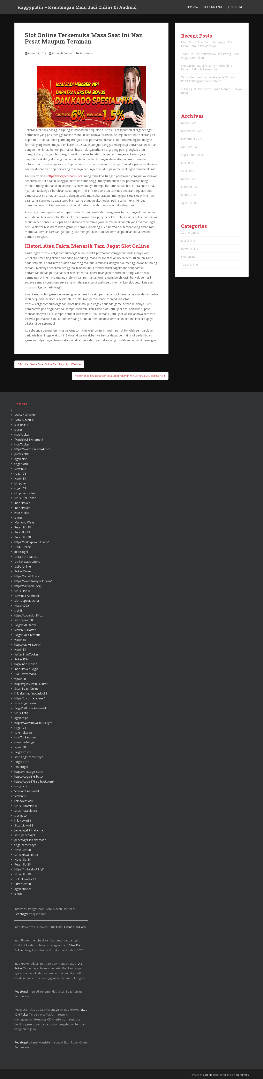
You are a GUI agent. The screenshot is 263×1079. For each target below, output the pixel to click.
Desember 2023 (191, 131)
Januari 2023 (189, 195)
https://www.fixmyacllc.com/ (33, 581)
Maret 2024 (188, 123)
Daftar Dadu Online (27, 562)
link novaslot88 (24, 801)
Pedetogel (21, 767)
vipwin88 (20, 478)
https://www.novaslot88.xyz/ (33, 723)
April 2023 (187, 171)
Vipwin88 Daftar (25, 630)
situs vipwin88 (23, 620)
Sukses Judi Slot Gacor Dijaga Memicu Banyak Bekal (211, 91)
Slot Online (86, 53)
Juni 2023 (187, 163)
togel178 (20, 473)
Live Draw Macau (26, 674)
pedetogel (21, 552)
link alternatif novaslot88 (30, 693)
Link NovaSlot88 (25, 879)
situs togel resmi (25, 703)
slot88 (18, 430)
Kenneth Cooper (62, 53)
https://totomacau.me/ (29, 698)
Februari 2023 (190, 187)
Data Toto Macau (26, 557)
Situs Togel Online (26, 688)
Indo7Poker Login (26, 669)
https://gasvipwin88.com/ (31, 684)
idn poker (20, 483)
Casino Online (190, 232)
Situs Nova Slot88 (26, 855)
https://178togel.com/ (28, 772)
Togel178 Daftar (25, 625)
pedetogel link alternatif (30, 830)
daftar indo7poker (26, 654)
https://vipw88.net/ (26, 576)
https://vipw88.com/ (27, 644)
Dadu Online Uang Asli (71, 927)
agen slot (20, 459)
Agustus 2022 (190, 203)
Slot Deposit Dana (26, 601)
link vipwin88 (22, 820)
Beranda (192, 7)
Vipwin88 (20, 469)
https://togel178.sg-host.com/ (34, 781)
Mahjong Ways (24, 522)
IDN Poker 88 (23, 733)
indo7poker (21, 434)
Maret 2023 (188, 179)
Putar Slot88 (22, 527)
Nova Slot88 (22, 850)
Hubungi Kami (213, 7)
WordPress (242, 1075)
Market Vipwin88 (25, 415)
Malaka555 (21, 605)
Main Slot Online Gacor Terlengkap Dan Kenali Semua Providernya (207, 44)
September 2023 (192, 155)
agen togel (21, 718)
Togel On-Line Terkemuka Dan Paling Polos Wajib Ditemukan (210, 56)
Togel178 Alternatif (27, 635)
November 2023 (192, 139)
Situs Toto (21, 713)
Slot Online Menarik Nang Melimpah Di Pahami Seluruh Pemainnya (207, 67)
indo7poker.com (25, 737)
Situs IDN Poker (25, 498)
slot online (21, 425)
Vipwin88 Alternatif (26, 596)
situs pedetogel (24, 835)
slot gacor (21, 815)
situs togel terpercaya (28, 757)
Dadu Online (22, 547)
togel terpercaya (25, 845)
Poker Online (189, 248)
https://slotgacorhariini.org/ (65, 176)
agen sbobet (22, 889)
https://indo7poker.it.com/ (31, 542)
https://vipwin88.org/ (28, 586)
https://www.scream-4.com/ (32, 449)
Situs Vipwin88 (23, 825)
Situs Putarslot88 (25, 806)
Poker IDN (21, 659)
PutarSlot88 (22, 532)
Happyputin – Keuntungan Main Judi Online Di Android (77, 7)
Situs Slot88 (22, 591)
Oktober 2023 (190, 147)
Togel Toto (21, 762)
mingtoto (20, 786)
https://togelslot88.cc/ (28, 615)
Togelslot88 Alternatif (28, 439)
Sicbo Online (22, 566)
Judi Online (235, 7)
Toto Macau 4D (25, 420)
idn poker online (25, 493)
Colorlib (207, 1075)
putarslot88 (22, 454)
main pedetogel (24, 742)
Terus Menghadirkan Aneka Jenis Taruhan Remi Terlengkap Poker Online (208, 79)
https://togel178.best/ (28, 776)
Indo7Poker (22, 503)
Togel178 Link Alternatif (30, 708)
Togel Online (189, 264)
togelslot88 (21, 464)
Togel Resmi (22, 752)
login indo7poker (25, 664)
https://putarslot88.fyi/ (29, 869)
